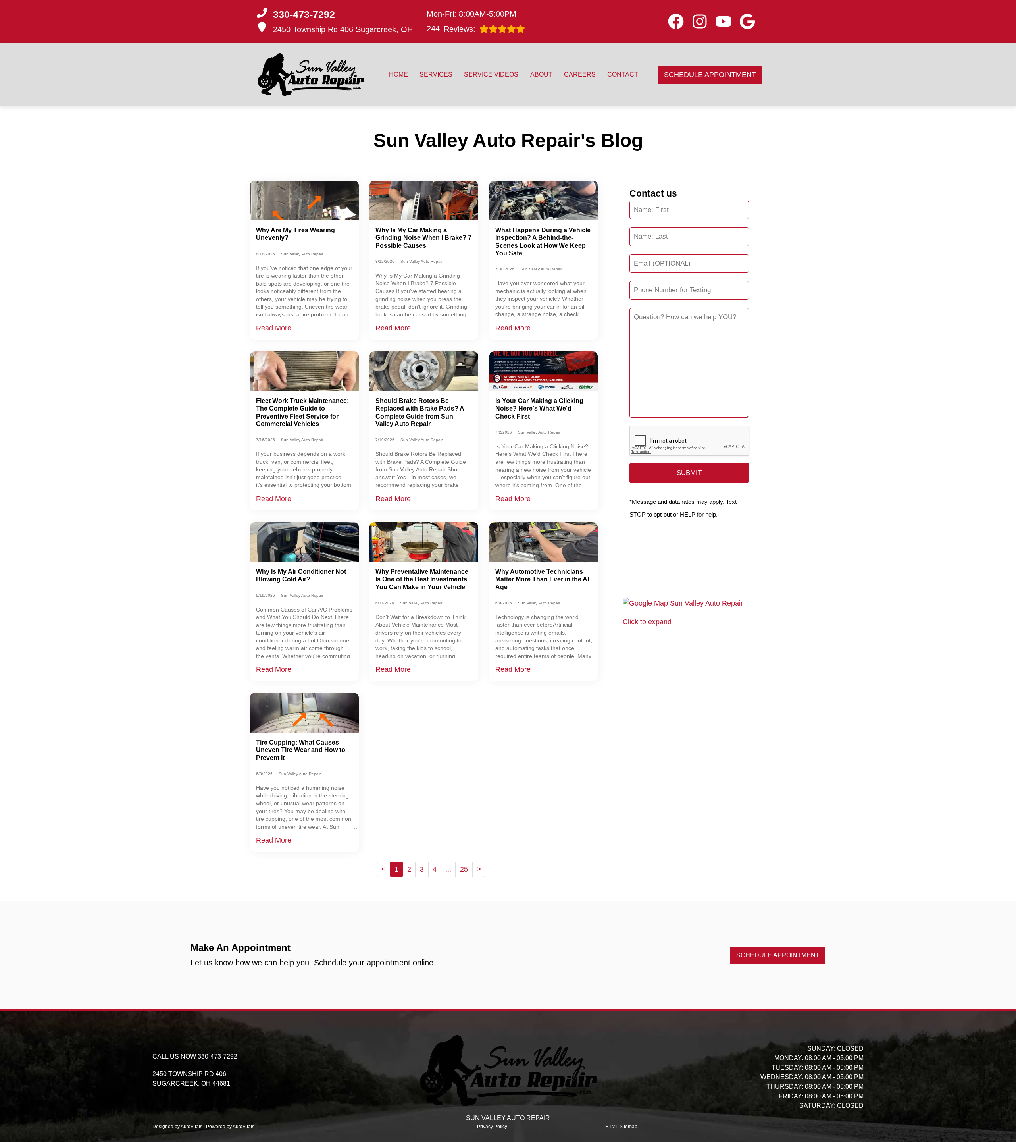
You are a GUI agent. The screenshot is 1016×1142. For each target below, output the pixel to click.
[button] (676, 21)
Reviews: (451, 28)
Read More (273, 328)
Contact (622, 74)
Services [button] (435, 74)
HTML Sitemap (621, 1126)
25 (464, 869)
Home (398, 74)
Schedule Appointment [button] (710, 75)
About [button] (541, 74)
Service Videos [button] (491, 74)
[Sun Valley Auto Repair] (310, 74)
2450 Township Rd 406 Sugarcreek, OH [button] (343, 29)
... (448, 869)
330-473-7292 (217, 1056)
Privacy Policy (492, 1126)
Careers (580, 74)
